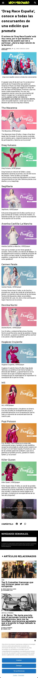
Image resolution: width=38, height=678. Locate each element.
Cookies (15, 675)
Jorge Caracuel (6, 48)
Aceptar (19, 660)
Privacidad (21, 675)
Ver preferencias (19, 671)
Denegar (19, 666)
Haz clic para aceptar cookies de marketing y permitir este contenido (19, 509)
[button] (35, 641)
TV (12, 48)
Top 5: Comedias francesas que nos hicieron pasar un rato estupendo (17, 584)
